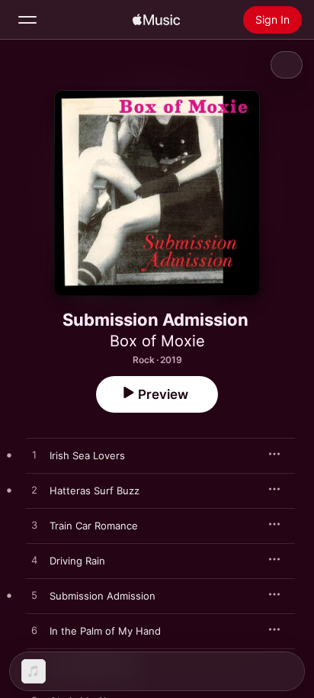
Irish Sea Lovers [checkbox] (87, 455)
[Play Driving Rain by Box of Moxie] (34, 561)
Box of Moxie (157, 341)
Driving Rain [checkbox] (77, 561)
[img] (156, 20)
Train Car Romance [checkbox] (94, 525)
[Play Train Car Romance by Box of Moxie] (34, 525)
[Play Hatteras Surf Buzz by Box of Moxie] (34, 490)
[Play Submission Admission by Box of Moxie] (34, 596)
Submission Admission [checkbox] (102, 596)
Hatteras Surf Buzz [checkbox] (94, 490)
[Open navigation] (27, 20)
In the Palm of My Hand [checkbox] (105, 631)
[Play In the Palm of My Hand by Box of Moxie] (34, 631)
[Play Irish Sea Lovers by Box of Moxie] (34, 455)
